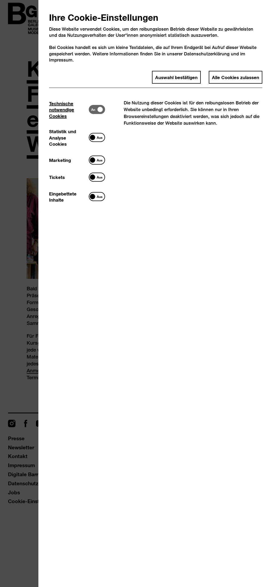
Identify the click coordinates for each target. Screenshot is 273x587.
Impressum (61, 60)
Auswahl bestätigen (176, 77)
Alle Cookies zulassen (235, 77)
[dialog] (136, 293)
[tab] (69, 109)
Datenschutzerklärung (207, 53)
